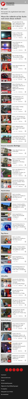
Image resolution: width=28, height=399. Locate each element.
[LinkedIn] (17, 369)
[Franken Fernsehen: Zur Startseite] (7, 4)
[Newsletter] (21, 369)
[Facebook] (6, 369)
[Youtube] (14, 369)
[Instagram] (10, 369)
